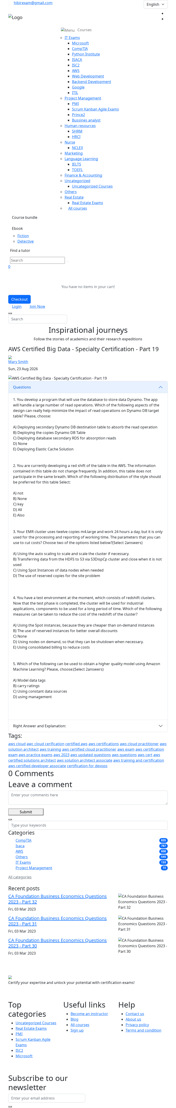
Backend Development (91, 81)
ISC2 (76, 65)
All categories (20, 877)
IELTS (76, 164)
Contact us (135, 1013)
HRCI (76, 136)
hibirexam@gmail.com (33, 2)
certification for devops (87, 765)
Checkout (19, 299)
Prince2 (78, 114)
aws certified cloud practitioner (89, 749)
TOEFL (77, 169)
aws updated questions (90, 754)
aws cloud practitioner (139, 743)
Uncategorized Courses (92, 186)
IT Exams (23, 862)
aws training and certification (138, 760)
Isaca (20, 845)
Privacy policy (137, 1024)
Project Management (34, 867)
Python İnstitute (86, 54)
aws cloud (17, 743)
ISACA (77, 59)
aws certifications (103, 743)
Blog (74, 1019)
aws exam (126, 749)
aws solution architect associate (84, 760)
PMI (75, 103)
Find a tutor (20, 250)
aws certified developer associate (37, 765)
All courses (77, 208)
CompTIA (80, 48)
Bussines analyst (86, 120)
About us (133, 1019)
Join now (37, 306)
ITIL (75, 92)
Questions (22, 387)
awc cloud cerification (45, 743)
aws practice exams (35, 754)
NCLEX (77, 147)
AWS (76, 70)
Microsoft (80, 43)
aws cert (145, 754)
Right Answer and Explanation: (39, 725)
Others (22, 856)
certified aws (76, 743)
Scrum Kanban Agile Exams (95, 109)
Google (78, 87)
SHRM (77, 131)
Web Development (88, 76)
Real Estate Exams (87, 202)
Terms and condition (143, 1030)
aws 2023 (61, 754)
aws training (50, 749)
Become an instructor (89, 1013)
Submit (26, 811)
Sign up (77, 1030)
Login (17, 306)
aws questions (124, 754)
